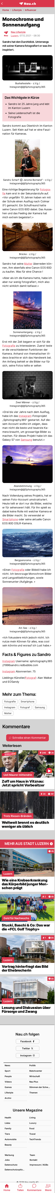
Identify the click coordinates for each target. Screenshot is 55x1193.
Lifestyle (17, 10)
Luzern (14, 35)
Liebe (7, 1123)
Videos (8, 1081)
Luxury (32, 1123)
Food (31, 1128)
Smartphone (10, 519)
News (7, 1065)
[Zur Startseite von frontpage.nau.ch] (27, 3)
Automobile (10, 1139)
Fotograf (30, 677)
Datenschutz (11, 1164)
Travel (32, 1134)
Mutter (28, 263)
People (8, 1076)
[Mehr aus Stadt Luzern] (27, 844)
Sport (7, 1071)
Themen (33, 1092)
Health (8, 1117)
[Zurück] (2, 3)
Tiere (7, 1134)
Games (8, 1087)
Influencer (30, 10)
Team (32, 1155)
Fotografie (8, 345)
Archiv (8, 1098)
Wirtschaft (34, 1076)
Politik (32, 1065)
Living (32, 1117)
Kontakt (33, 1160)
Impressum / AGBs (39, 1164)
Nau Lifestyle (18, 32)
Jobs (7, 1160)
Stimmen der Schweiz (40, 1087)
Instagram (25, 415)
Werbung (9, 1155)
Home (5, 10)
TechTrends (35, 1139)
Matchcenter (35, 1071)
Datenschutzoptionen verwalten (16, 1169)
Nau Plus (33, 1081)
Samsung (26, 439)
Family (8, 1128)
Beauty (8, 1144)
